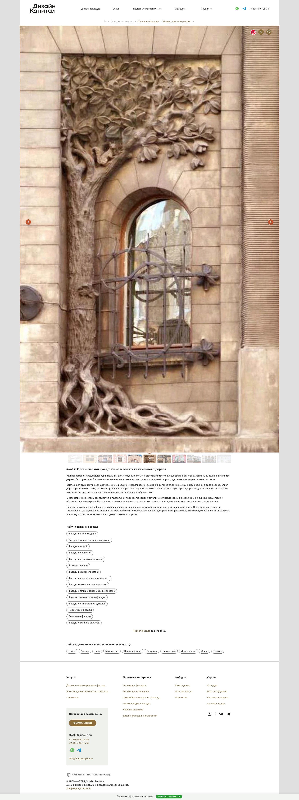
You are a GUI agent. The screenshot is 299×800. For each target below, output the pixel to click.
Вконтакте (221, 714)
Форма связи (82, 723)
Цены (115, 8)
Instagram (209, 714)
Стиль (72, 651)
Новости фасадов (133, 709)
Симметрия (169, 651)
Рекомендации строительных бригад (87, 691)
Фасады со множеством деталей (87, 603)
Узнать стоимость (169, 797)
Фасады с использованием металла (89, 578)
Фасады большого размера (84, 622)
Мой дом (180, 8)
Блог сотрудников (217, 691)
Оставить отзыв (216, 703)
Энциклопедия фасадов (136, 703)
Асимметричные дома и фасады (87, 597)
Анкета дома (182, 685)
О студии (212, 685)
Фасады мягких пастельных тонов (88, 584)
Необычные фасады (80, 609)
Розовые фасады (78, 565)
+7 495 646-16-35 (259, 8)
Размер (218, 651)
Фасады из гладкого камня (84, 571)
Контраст (152, 651)
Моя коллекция (183, 691)
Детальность (188, 651)
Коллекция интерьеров (136, 691)
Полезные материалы (145, 8)
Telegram (228, 714)
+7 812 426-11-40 (79, 743)
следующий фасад (270, 222)
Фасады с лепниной (80, 552)
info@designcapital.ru (81, 758)
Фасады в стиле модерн (82, 533)
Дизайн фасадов (90, 8)
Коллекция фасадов (134, 685)
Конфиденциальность (78, 788)
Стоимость (72, 697)
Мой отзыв (181, 697)
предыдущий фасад (28, 222)
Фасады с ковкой (78, 546)
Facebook (215, 714)
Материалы (112, 651)
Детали (85, 651)
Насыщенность (132, 651)
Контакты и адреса (217, 697)
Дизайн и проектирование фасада (85, 685)
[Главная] (105, 21)
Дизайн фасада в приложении (140, 715)
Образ (204, 651)
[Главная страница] (43, 12)
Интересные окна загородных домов (89, 540)
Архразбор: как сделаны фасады (141, 697)
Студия (205, 8)
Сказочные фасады (80, 616)
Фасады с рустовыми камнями (86, 559)
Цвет (97, 651)
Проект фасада (141, 630)
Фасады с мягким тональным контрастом (92, 590)
